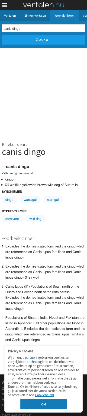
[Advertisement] (43, 93)
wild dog (35, 218)
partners (31, 357)
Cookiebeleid (44, 395)
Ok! (43, 404)
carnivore (12, 218)
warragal (30, 199)
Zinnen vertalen (35, 15)
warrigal (53, 199)
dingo (9, 199)
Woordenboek (64, 15)
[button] (4, 5)
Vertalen (10, 15)
